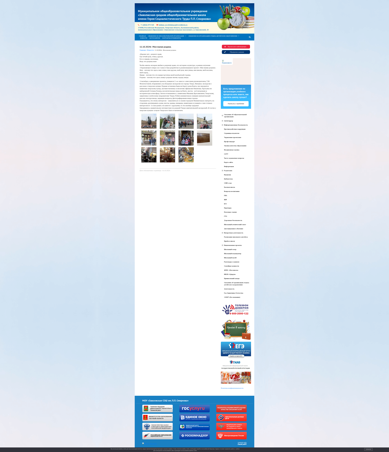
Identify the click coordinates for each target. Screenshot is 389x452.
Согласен (368, 449)
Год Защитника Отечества (233, 293)
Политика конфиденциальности (232, 388)
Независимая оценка (231, 150)
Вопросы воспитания (231, 191)
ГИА (225, 195)
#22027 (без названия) (232, 297)
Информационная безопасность (236, 125)
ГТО (225, 216)
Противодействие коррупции (234, 129)
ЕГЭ (225, 204)
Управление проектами (232, 137)
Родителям (228, 171)
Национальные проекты (233, 245)
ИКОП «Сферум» (230, 274)
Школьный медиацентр (232, 253)
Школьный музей (230, 258)
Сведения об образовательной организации (166, 36)
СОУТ (226, 154)
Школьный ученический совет (235, 224)
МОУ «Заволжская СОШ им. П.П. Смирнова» (165, 400)
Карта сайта (228, 162)
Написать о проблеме (236, 104)
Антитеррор (228, 121)
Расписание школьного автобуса (236, 237)
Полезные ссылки (230, 212)
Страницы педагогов (231, 133)
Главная (142, 36)
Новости (143, 38)
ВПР (225, 200)
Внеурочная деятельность (233, 233)
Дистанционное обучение (233, 229)
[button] (250, 37)
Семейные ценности (231, 266)
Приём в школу (229, 241)
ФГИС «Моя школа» (231, 270)
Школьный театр (230, 249)
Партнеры (227, 208)
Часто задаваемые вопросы (234, 158)
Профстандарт (229, 141)
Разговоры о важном (231, 262)
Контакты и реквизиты (171, 38)
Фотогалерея (155, 38)
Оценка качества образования (235, 146)
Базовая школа (229, 187)
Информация (229, 166)
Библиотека (228, 179)
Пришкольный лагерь (232, 278)
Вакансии (227, 175)
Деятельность (229, 289)
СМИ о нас (228, 183)
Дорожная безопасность (233, 220)
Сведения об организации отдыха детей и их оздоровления (212, 36)
